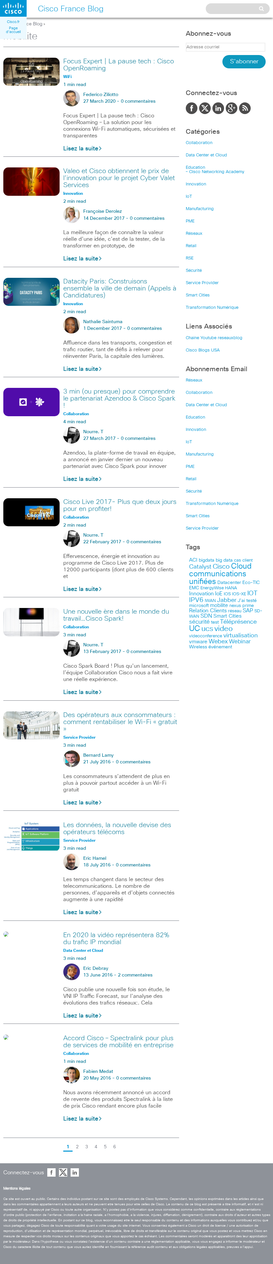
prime (248, 606)
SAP (248, 610)
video (223, 629)
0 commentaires (138, 101)
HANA (231, 588)
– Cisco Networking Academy (215, 172)
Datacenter (229, 582)
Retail (191, 246)
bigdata (206, 560)
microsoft (199, 605)
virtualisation (240, 636)
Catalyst (200, 567)
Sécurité (194, 270)
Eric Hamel (94, 858)
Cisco (221, 566)
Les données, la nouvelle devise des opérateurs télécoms (117, 828)
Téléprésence (238, 622)
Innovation (196, 184)
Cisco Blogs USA (203, 350)
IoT (189, 196)
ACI (193, 560)
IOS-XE (239, 594)
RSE (189, 258)
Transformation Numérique (212, 307)
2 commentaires (135, 975)
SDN (206, 616)
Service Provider (202, 283)
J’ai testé (247, 600)
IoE (218, 593)
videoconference (205, 636)
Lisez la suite (80, 149)
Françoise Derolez (102, 211)
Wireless (198, 647)
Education (195, 167)
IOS (227, 594)
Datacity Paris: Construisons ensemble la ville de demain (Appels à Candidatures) (119, 288)
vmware (198, 641)
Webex (218, 642)
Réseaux (194, 233)
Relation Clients (208, 610)
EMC (194, 588)
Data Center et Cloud (206, 155)
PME (190, 221)
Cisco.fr (13, 22)
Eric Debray (95, 968)
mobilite (219, 605)
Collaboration (199, 143)
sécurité (199, 622)
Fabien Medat (98, 1071)
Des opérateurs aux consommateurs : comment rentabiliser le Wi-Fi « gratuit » (120, 722)
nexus (235, 606)
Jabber (226, 600)
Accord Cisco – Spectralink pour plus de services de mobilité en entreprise (118, 1042)
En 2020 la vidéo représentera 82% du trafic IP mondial (116, 938)
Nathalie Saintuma (103, 322)
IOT (252, 593)
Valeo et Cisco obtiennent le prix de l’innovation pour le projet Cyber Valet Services (119, 178)
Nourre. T (93, 432)
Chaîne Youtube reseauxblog (214, 338)
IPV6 (196, 600)
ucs (207, 629)
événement (220, 647)
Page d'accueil (13, 30)
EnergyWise (212, 588)
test (215, 622)
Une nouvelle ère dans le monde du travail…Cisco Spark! (116, 615)
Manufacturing (200, 209)
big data (224, 560)
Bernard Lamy (98, 755)
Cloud (241, 566)
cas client (243, 560)
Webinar (240, 641)
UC (194, 629)
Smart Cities (198, 295)
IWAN (210, 601)
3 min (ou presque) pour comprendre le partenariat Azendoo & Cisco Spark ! (119, 398)
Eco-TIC (251, 582)
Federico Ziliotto (100, 94)
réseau (234, 611)
